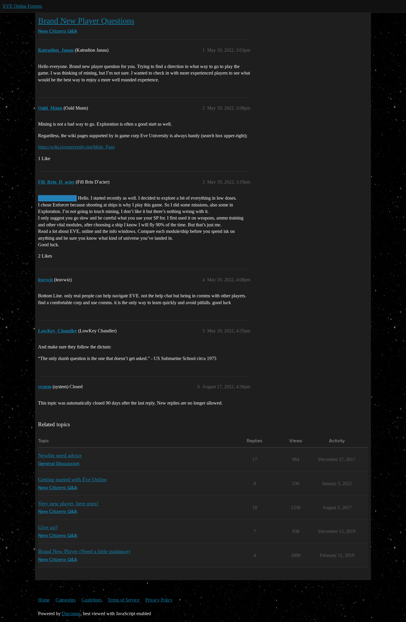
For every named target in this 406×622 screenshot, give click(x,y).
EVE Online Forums (22, 6)
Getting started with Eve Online (72, 479)
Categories (65, 599)
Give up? (48, 527)
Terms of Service (123, 599)
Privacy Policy (159, 599)
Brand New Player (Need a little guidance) (84, 551)
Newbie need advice (60, 455)
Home (44, 599)
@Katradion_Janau (57, 198)
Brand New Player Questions (86, 20)
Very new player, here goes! (68, 503)
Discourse (71, 613)
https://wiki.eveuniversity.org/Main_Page (76, 146)
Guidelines (91, 599)
